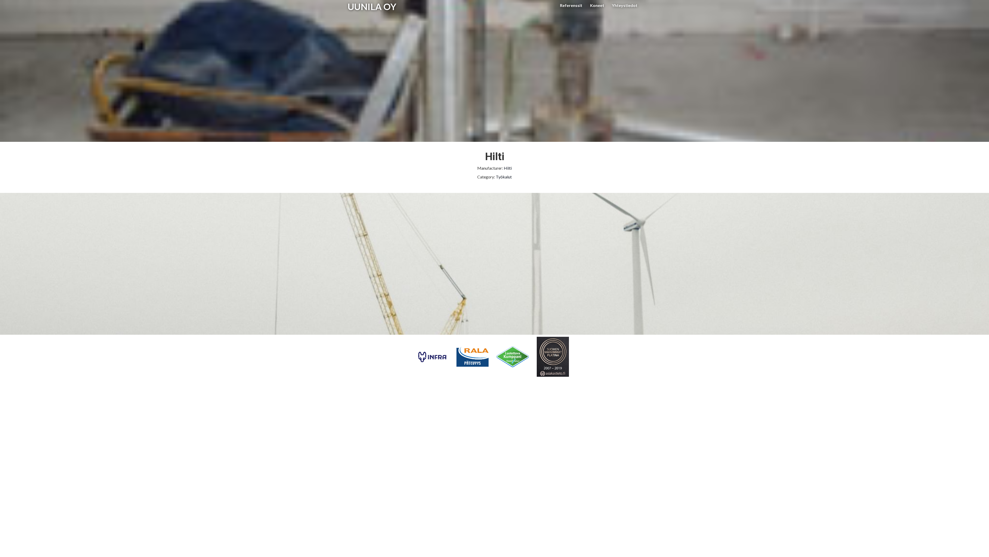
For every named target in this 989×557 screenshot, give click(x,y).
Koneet (597, 5)
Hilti (508, 168)
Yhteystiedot (624, 5)
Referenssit (571, 5)
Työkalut (504, 176)
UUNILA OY (372, 6)
